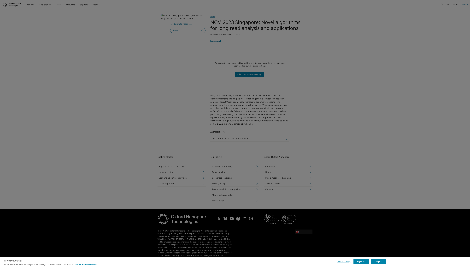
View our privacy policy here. (86, 264)
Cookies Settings (343, 261)
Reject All (361, 261)
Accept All (378, 261)
